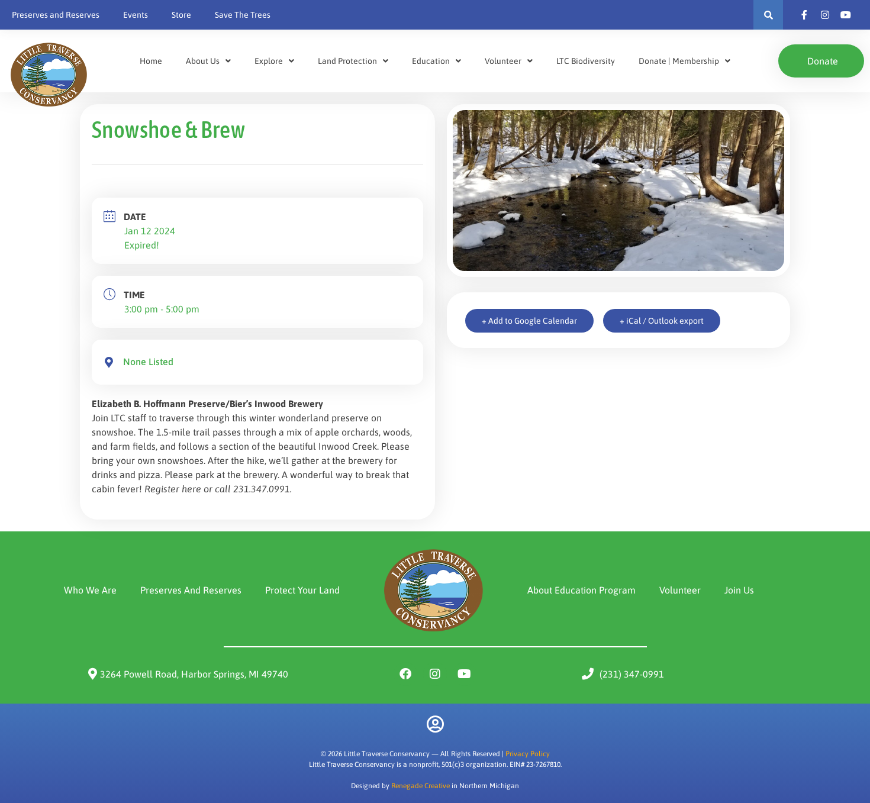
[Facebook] (405, 674)
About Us (203, 61)
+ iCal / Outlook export (662, 320)
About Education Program (581, 590)
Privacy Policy (527, 754)
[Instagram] (435, 674)
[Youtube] (464, 674)
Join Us (739, 590)
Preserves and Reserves (55, 15)
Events (135, 15)
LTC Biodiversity (585, 61)
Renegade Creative (420, 786)
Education (431, 61)
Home (151, 61)
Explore (268, 61)
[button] (768, 15)
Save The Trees (242, 15)
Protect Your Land (302, 590)
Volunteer (503, 61)
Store (181, 15)
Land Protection (347, 61)
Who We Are (90, 590)
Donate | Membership (679, 61)
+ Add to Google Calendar (529, 320)
